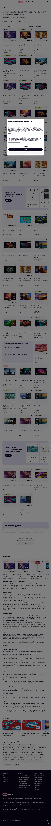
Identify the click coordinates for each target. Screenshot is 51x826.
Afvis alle (25, 152)
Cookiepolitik (10, 133)
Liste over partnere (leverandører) (14, 142)
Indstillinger (25, 146)
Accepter (25, 149)
